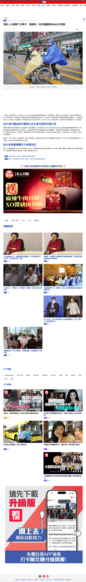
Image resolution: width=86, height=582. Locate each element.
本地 (5, 20)
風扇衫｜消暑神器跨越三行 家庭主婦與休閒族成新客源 (21, 413)
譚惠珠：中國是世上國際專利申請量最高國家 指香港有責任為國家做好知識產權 (63, 257)
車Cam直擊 (20, 375)
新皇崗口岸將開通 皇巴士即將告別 (15, 444)
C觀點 (60, 375)
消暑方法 (73, 375)
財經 (5, 417)
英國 (29, 220)
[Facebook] (40, 576)
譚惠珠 (6, 220)
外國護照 (36, 220)
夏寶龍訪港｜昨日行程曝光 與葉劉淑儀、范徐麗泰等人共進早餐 (23, 351)
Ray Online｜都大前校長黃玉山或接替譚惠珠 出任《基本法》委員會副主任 (62, 320)
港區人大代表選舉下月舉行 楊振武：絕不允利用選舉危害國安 (26, 159)
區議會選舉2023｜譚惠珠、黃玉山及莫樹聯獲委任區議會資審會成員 (63, 289)
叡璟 (67, 375)
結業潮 (28, 375)
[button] (2, 2)
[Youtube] (47, 576)
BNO (23, 220)
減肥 (6, 378)
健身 (80, 375)
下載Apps (42, 579)
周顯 (12, 378)
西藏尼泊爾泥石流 (9, 375)
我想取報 (23, 579)
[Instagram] (43, 576)
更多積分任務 (52, 571)
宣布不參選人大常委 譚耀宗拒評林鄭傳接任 (21, 156)
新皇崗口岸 (36, 375)
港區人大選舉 (15, 220)
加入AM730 (49, 579)
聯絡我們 (36, 579)
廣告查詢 (17, 579)
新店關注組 (45, 375)
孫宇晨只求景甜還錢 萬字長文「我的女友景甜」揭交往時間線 (62, 414)
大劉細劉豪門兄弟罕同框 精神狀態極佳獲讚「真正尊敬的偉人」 (62, 477)
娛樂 (45, 417)
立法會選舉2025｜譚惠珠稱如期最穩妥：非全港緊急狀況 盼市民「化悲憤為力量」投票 (23, 257)
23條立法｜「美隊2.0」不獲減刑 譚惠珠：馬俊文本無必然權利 (23, 289)
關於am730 (30, 579)
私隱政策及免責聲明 (59, 579)
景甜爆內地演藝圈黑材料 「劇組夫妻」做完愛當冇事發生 (62, 444)
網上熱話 (53, 375)
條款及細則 (68, 579)
